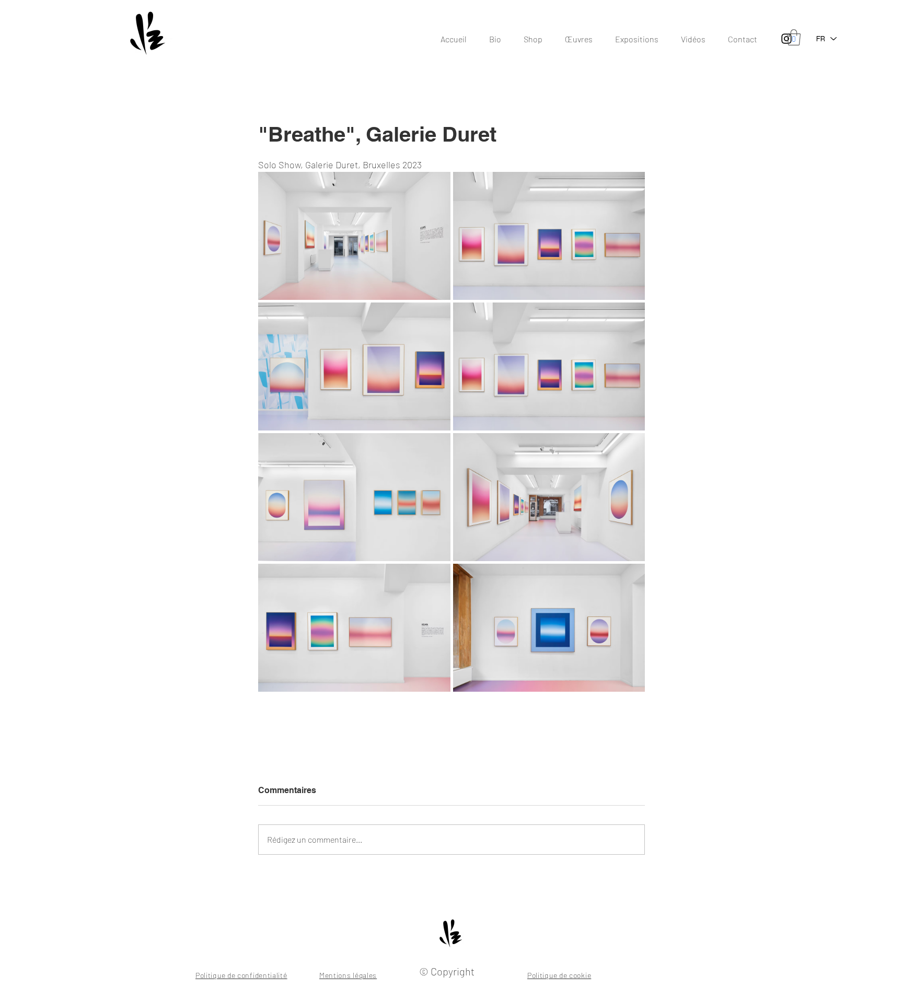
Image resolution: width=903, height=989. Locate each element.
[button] (794, 37)
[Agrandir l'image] (354, 236)
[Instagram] (786, 38)
